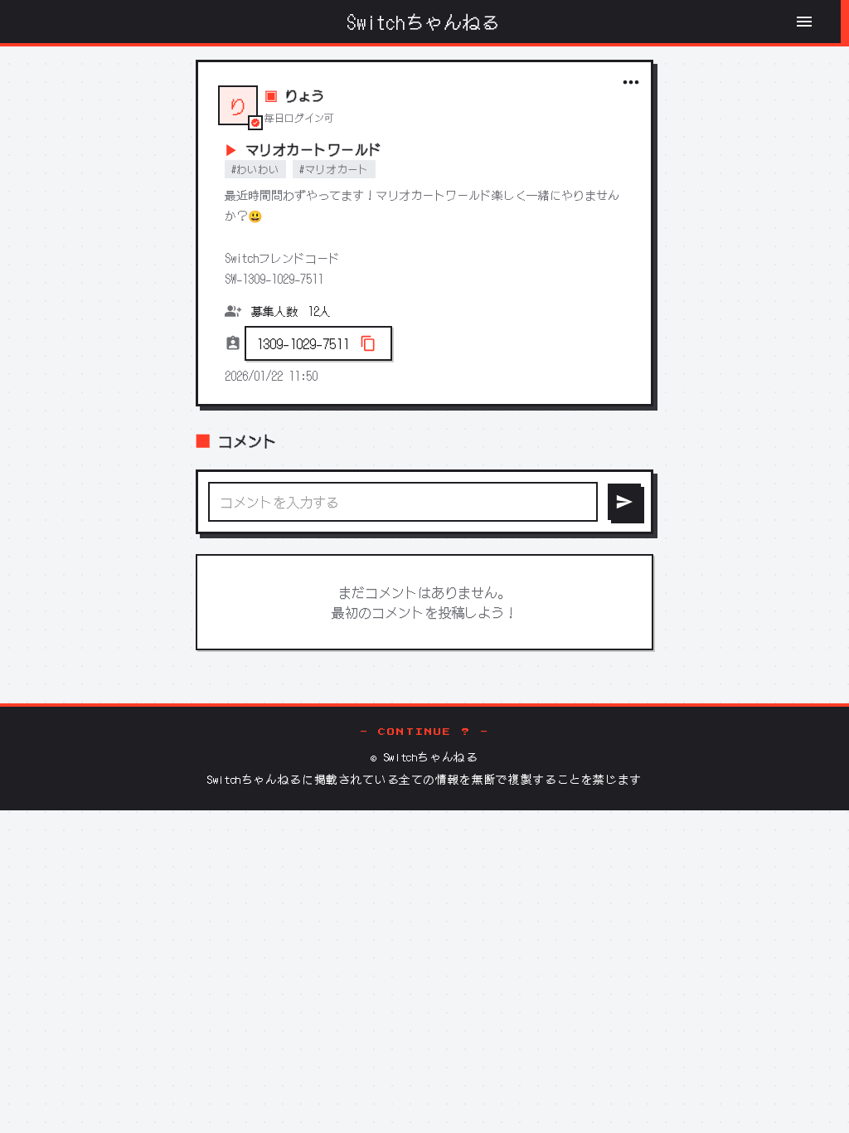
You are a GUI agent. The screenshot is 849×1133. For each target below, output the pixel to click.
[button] (318, 343)
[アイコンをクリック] (631, 82)
